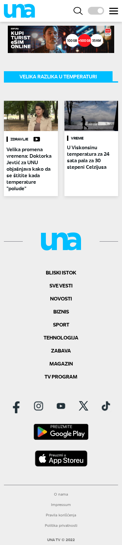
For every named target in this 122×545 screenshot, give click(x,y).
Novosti (61, 298)
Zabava (61, 350)
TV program (61, 376)
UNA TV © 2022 (61, 539)
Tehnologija (61, 337)
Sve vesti (61, 285)
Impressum (61, 504)
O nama (61, 494)
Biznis (61, 311)
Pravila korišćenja (61, 514)
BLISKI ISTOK (61, 272)
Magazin (61, 363)
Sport (61, 324)
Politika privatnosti (61, 525)
